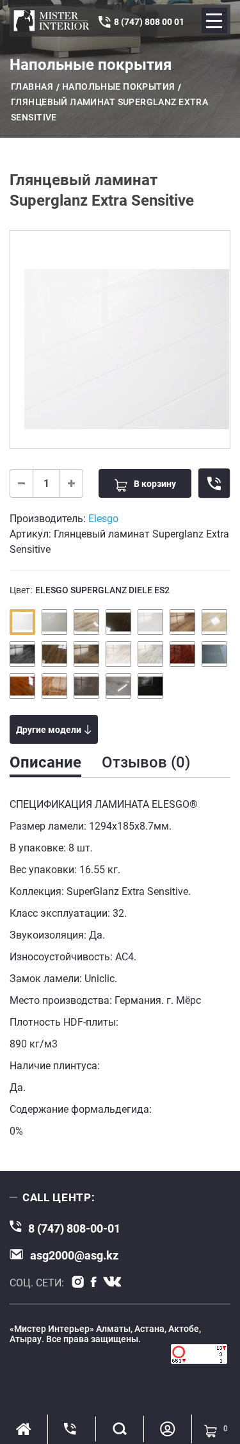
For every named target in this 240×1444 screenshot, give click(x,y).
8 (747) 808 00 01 (149, 22)
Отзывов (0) (146, 762)
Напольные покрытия (118, 86)
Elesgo (103, 519)
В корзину (155, 484)
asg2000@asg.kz (74, 1255)
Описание (45, 762)
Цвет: (90, 590)
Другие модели (48, 730)
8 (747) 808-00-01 (74, 1228)
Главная (32, 86)
